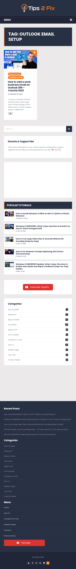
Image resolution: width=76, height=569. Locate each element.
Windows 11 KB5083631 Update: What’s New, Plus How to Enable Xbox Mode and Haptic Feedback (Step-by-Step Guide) (42, 266)
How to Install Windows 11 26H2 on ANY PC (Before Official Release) (42, 214)
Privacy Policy (10, 536)
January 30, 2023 (16, 94)
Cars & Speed (13, 335)
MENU (7, 19)
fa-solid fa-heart (44, 563)
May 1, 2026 (21, 271)
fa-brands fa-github (40, 563)
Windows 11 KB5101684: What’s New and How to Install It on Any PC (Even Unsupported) (43, 227)
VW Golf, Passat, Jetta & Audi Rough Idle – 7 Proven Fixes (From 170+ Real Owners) (36, 429)
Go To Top (47, 563)
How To (11, 345)
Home (6, 507)
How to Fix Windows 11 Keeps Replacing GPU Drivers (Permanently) (40, 252)
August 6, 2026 (22, 218)
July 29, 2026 (21, 231)
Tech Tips (11, 355)
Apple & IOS (12, 330)
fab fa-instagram (36, 563)
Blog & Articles (14, 74)
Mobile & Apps (13, 350)
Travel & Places (14, 360)
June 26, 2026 (21, 256)
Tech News (12, 325)
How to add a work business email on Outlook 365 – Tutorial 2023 (19, 86)
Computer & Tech (16, 78)
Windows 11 (12, 314)
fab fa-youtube (28, 563)
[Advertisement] (38, 180)
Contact (7, 530)
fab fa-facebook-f (32, 563)
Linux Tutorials (13, 309)
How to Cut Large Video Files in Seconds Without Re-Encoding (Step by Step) (40, 240)
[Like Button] (10, 113)
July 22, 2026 (21, 243)
